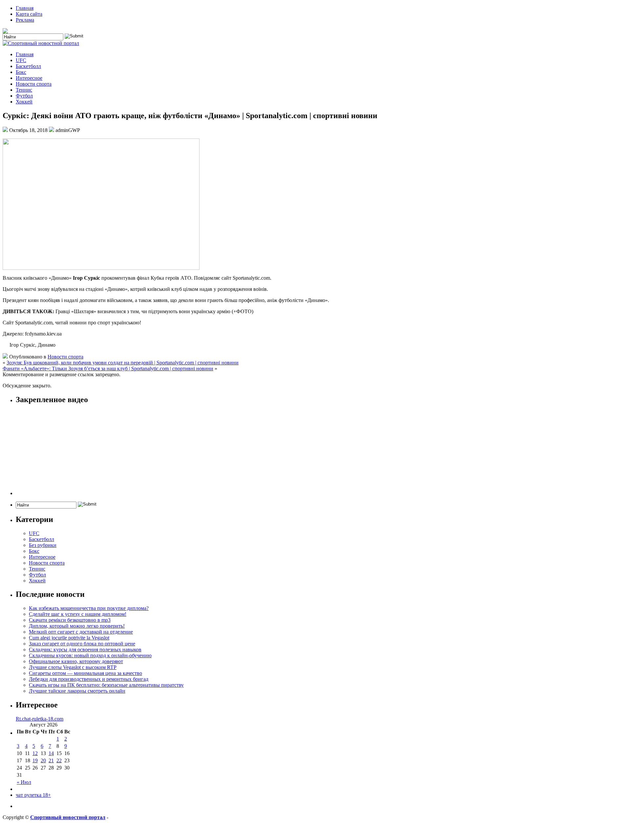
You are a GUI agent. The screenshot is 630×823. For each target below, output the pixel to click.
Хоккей (24, 101)
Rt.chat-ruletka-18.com (39, 719)
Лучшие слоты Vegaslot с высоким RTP (72, 667)
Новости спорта (34, 84)
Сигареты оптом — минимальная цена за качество (85, 673)
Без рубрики (42, 545)
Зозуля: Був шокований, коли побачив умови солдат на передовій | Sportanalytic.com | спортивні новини (123, 362)
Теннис (24, 90)
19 (35, 760)
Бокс (21, 72)
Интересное (29, 78)
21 (51, 760)
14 (51, 753)
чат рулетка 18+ (33, 795)
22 (59, 760)
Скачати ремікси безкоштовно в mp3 (70, 620)
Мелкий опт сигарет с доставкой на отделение (81, 632)
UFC (21, 60)
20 (43, 760)
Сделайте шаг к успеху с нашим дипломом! (77, 614)
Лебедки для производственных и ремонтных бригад (88, 679)
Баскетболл (28, 66)
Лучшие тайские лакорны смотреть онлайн (77, 691)
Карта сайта (29, 14)
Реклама (25, 20)
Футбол (24, 95)
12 (35, 753)
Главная (24, 8)
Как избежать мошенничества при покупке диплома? (89, 608)
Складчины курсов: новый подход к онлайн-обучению (90, 655)
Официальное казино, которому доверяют (76, 661)
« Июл (24, 782)
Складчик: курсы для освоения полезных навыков (85, 649)
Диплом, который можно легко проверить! (77, 626)
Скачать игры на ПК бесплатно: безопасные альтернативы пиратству (106, 685)
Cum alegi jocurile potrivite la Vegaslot (69, 637)
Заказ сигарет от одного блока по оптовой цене (82, 643)
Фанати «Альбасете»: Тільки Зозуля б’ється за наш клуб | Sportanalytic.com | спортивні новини (108, 368)
